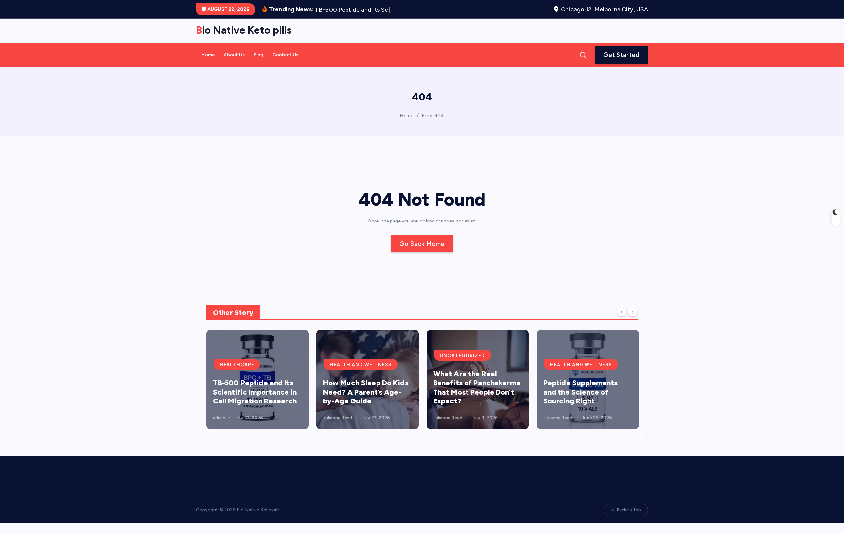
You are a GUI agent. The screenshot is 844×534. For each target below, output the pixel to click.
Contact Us (285, 55)
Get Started (621, 55)
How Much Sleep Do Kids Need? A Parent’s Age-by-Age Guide (365, 391)
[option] (257, 379)
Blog (259, 55)
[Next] (633, 312)
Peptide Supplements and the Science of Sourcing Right (580, 391)
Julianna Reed (337, 418)
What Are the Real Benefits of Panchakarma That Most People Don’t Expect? (477, 388)
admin (219, 418)
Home (208, 55)
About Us (234, 55)
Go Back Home (421, 244)
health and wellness (361, 365)
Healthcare (237, 365)
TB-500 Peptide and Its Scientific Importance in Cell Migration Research (255, 391)
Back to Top (629, 509)
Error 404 (433, 116)
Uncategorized (462, 356)
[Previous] (622, 312)
